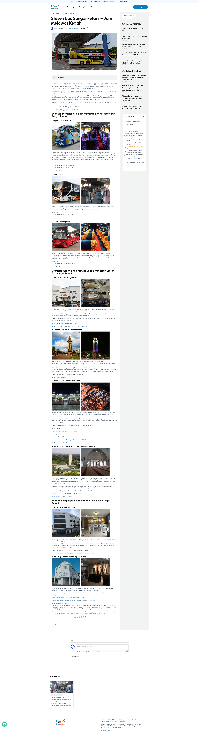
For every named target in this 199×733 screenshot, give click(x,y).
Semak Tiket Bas (56, 171)
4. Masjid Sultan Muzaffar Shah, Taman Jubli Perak (134, 151)
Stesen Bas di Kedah (69, 13)
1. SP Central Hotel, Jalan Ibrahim (133, 159)
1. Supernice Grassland (133, 127)
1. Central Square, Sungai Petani (134, 139)
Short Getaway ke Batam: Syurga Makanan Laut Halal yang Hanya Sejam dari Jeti (134, 77)
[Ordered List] (86, 651)
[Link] (95, 651)
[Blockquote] (90, 651)
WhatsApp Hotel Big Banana (60, 603)
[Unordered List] (88, 651)
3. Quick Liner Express (133, 131)
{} (96, 651)
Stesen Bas (58, 13)
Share (85, 28)
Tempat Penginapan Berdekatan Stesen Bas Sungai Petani (134, 155)
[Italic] (80, 651)
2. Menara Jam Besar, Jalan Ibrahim (134, 143)
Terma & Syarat (105, 730)
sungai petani (57, 624)
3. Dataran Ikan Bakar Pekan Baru (135, 147)
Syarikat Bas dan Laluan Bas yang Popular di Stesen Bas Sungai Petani (133, 123)
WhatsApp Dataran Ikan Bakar (60, 442)
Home (52, 13)
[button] (114, 77)
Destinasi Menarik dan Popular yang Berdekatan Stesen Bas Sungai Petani (134, 135)
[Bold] (77, 651)
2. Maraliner (130, 129)
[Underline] (82, 651)
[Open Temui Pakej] (74, 7)
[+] (99, 651)
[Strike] (84, 651)
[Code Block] (93, 651)
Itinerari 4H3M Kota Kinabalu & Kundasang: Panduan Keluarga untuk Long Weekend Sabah (132, 88)
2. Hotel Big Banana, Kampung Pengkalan (135, 163)
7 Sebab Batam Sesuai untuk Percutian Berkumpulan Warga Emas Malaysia (132, 98)
